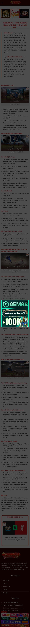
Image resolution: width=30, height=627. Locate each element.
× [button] (26, 302)
